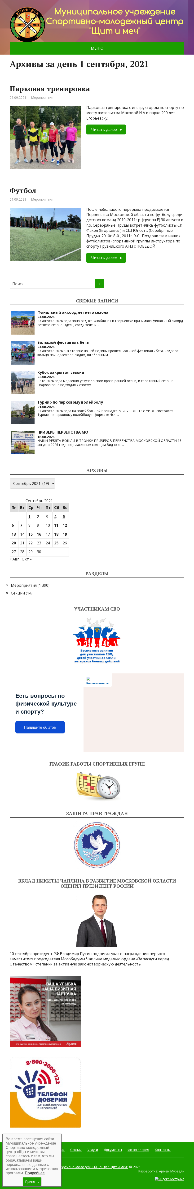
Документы (113, 1149)
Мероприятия (42, 97)
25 (56, 543)
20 (14, 543)
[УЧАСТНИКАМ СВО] (97, 640)
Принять (32, 1181)
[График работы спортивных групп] (97, 786)
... (98, 325)
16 (39, 534)
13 (14, 534)
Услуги (92, 1149)
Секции (18, 593)
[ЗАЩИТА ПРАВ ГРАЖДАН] (97, 845)
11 (56, 525)
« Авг (14, 559)
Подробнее (35, 1173)
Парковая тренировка (50, 88)
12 (65, 525)
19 (65, 534)
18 (56, 534)
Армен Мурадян (171, 1171)
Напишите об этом (40, 727)
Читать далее (104, 129)
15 (30, 534)
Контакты (163, 1149)
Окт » (27, 559)
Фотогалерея (138, 1149)
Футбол (23, 190)
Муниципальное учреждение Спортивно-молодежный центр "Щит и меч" (69, 1167)
